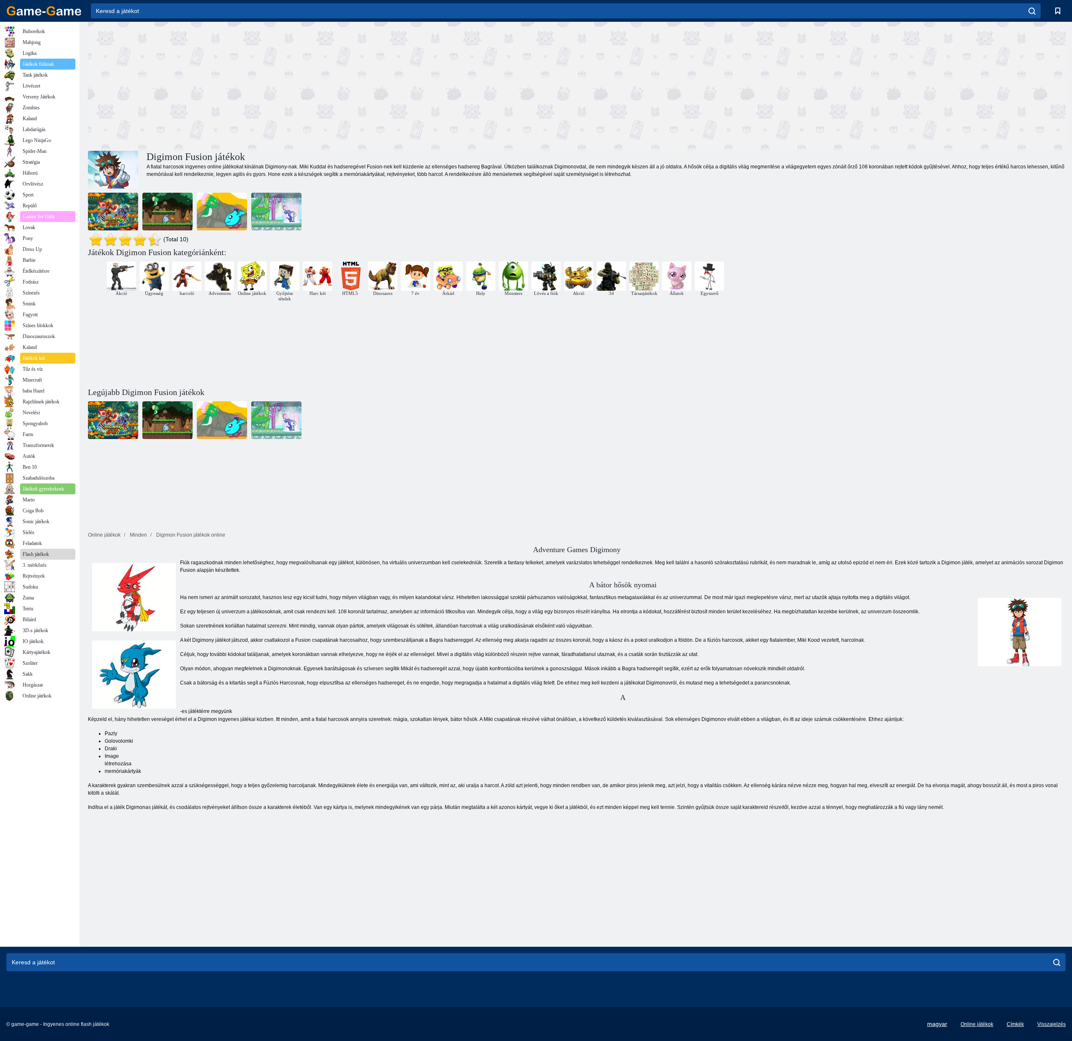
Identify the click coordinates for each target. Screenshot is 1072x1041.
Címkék (1015, 1024)
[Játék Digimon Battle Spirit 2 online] (113, 211)
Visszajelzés (1051, 1024)
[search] (1032, 11)
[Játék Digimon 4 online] (222, 211)
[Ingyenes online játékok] (44, 10)
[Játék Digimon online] (276, 211)
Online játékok (977, 1024)
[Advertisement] (332, 85)
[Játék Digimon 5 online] (167, 211)
